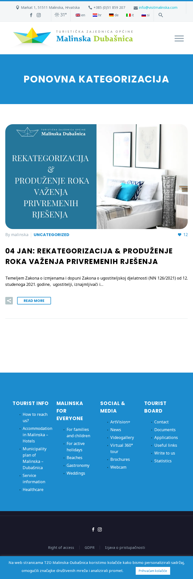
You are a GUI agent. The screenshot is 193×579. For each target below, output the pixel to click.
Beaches (74, 457)
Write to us (164, 453)
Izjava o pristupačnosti (125, 547)
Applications (166, 437)
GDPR (89, 547)
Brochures (120, 459)
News (115, 429)
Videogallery (122, 437)
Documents (165, 429)
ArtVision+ (120, 422)
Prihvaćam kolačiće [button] (153, 570)
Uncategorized (51, 235)
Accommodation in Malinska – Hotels (37, 435)
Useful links (165, 445)
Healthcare (33, 489)
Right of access (61, 547)
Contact (161, 422)
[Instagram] (38, 15)
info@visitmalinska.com (158, 7)
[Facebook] (31, 15)
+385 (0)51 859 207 (109, 7)
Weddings (76, 473)
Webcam (118, 467)
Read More (34, 300)
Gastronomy (78, 465)
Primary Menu (179, 38)
